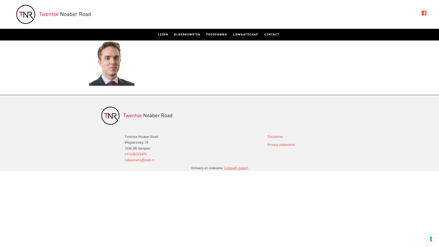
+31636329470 (136, 154)
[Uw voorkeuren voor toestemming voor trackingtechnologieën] (431, 239)
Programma (216, 34)
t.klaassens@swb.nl (139, 160)
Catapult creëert (236, 168)
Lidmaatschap (245, 34)
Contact (271, 34)
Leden (163, 34)
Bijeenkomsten (187, 34)
